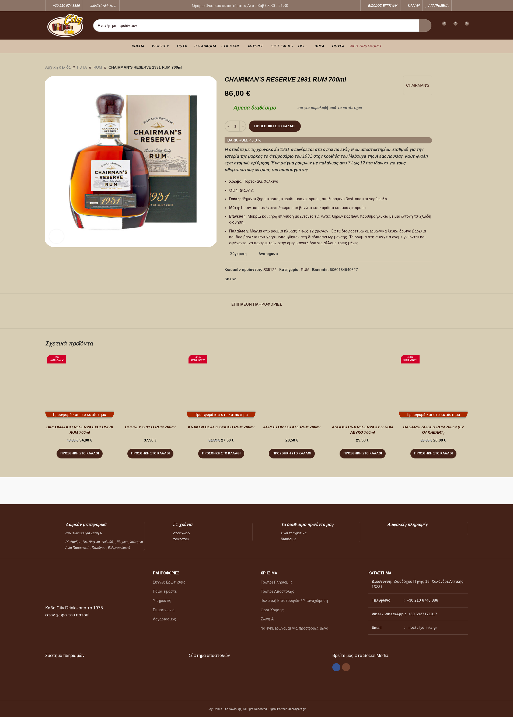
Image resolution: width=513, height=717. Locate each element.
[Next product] (465, 67)
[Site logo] (65, 25)
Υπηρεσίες (162, 600)
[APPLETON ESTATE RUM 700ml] (291, 387)
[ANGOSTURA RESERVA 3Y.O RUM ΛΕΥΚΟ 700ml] (362, 387)
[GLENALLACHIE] (177, 490)
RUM (97, 67)
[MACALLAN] (71, 490)
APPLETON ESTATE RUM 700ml (291, 427)
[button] (80, 453)
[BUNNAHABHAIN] (388, 490)
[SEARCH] (425, 25)
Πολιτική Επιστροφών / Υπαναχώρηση (294, 600)
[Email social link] (246, 279)
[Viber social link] (252, 279)
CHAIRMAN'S (417, 85)
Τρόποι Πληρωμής (277, 582)
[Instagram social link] (464, 5)
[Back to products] (458, 67)
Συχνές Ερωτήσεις (169, 582)
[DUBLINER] (230, 490)
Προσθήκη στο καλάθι (274, 126)
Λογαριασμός (164, 619)
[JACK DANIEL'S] (124, 490)
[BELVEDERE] (441, 490)
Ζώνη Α (267, 619)
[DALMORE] (335, 490)
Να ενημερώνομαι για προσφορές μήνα (294, 628)
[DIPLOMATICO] (283, 490)
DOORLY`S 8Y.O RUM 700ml (150, 427)
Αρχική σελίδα (58, 67)
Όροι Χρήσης (272, 610)
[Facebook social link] (457, 5)
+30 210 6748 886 (422, 600)
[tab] (256, 302)
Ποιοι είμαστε (165, 591)
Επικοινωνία (164, 610)
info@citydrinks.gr (422, 627)
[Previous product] (452, 67)
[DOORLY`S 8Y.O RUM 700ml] (150, 387)
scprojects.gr (297, 709)
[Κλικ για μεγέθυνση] (56, 236)
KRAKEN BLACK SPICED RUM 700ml (221, 427)
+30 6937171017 (422, 614)
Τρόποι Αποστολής (277, 591)
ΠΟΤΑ (82, 67)
